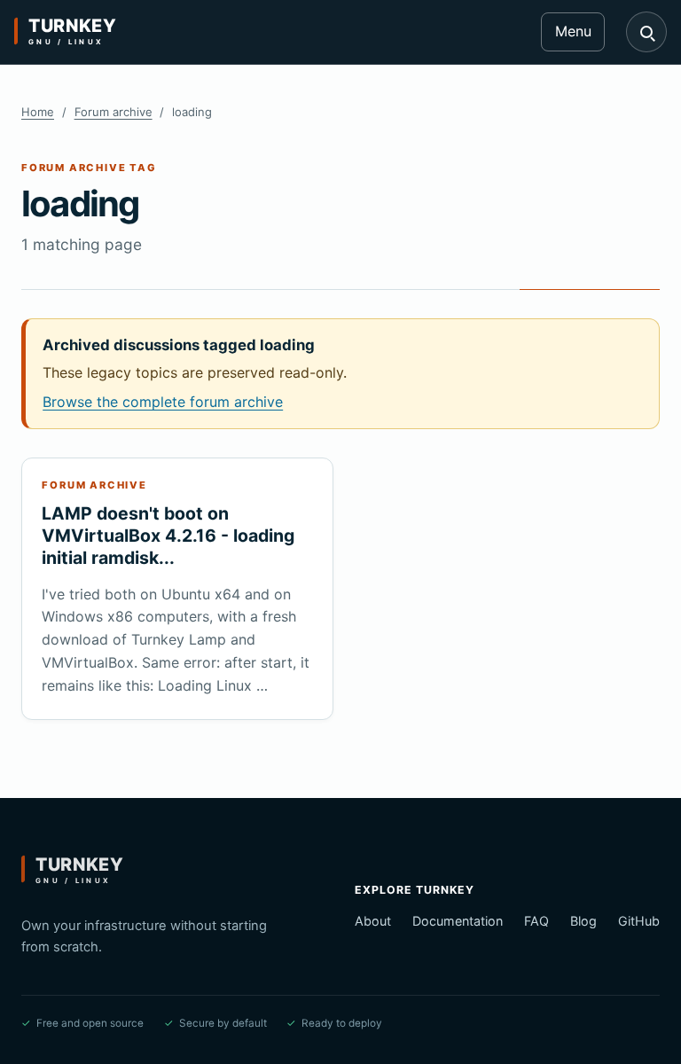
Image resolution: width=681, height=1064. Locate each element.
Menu (573, 31)
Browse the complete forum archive (163, 402)
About (373, 920)
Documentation (457, 920)
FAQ (536, 920)
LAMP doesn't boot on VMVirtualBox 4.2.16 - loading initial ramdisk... (168, 535)
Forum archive (113, 112)
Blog (583, 920)
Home (37, 112)
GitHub (639, 920)
